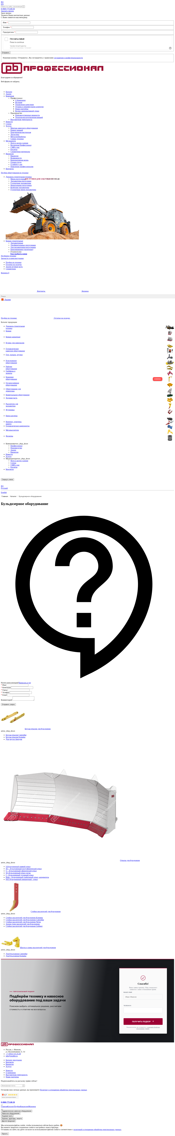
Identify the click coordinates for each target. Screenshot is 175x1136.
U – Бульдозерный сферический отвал (21, 871)
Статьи (13, 463)
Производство (16, 448)
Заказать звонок (7, 11)
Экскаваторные (16, 243)
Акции (13, 450)
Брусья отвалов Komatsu (15, 737)
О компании (11, 1073)
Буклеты (13, 149)
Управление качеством (24, 105)
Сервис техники (17, 139)
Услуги (8, 456)
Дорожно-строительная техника (19, 177)
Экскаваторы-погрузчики (20, 181)
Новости (9, 454)
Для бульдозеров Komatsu (16, 956)
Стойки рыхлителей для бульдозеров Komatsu (24, 918)
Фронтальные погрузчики (21, 185)
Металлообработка (18, 137)
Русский (4, 488)
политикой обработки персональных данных (148, 1027)
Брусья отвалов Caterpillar (16, 735)
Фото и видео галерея (19, 143)
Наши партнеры (12, 1077)
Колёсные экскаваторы (19, 187)
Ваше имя (128, 992)
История (18, 102)
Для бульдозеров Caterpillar (16, 954)
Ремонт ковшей (16, 130)
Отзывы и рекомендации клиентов (29, 107)
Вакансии (14, 156)
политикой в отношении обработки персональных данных (97, 1130)
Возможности (16, 158)
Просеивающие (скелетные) (21, 249)
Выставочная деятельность (21, 120)
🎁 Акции (6, 299)
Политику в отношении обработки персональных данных (63, 1090)
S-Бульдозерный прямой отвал (18, 867)
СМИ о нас (15, 147)
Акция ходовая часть (14, 267)
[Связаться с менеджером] (2, 1109)
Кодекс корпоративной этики (27, 111)
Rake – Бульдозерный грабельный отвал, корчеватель (27, 877)
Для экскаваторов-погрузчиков (23, 247)
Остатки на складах (14, 265)
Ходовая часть (7, 1116)
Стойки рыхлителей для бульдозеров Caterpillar (25, 920)
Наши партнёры (21, 109)
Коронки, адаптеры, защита (12, 1118)
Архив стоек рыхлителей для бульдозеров (23, 924)
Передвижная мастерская (20, 132)
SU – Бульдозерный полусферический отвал (24, 869)
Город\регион (9, 32)
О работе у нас (16, 164)
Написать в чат (25, 683)
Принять (5, 1134)
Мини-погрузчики (17, 179)
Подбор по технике (13, 262)
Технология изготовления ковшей (29, 117)
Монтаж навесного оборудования (24, 128)
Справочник (11, 269)
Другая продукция (8, 1121)
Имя (5, 22)
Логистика (14, 134)
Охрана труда (15, 162)
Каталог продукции (14, 1060)
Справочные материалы (20, 152)
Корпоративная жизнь (19, 160)
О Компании (20, 100)
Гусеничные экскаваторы (20, 183)
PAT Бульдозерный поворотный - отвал (22, 879)
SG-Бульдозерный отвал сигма (18, 873)
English (4, 492)
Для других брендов (14, 739)
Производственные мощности (27, 115)
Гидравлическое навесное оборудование (16, 1111)
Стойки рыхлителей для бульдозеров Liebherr (24, 926)
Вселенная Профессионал (20, 145)
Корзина (5, 273)
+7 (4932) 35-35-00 (13, 1054)
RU (2, 2)
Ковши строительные (14, 241)
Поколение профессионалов (21, 167)
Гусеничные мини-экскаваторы (23, 190)
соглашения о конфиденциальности (68, 58)
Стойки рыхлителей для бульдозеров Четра (23, 922)
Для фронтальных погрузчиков (23, 245)
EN (2, 4)
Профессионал (16, 446)
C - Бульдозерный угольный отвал (20, 875)
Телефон (7, 27)
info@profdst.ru (12, 1056)
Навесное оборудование (10, 1113)
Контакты (41, 291)
